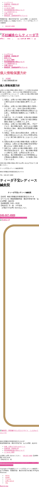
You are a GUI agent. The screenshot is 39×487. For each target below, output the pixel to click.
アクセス (8, 479)
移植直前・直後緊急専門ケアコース (15, 15)
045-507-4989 (10, 26)
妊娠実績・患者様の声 (11, 4)
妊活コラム (7, 6)
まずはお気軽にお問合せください (14, 29)
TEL (6, 483)
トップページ (8, 2)
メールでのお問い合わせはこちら (14, 218)
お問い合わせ (8, 14)
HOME (7, 477)
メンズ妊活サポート (10, 12)
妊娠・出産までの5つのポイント (14, 446)
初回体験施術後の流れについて (14, 10)
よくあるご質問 (9, 8)
